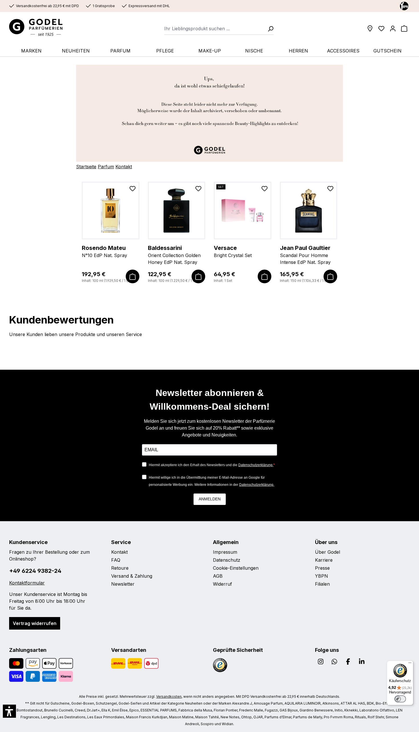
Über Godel (327, 552)
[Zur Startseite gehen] (41, 27)
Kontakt (123, 166)
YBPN (321, 576)
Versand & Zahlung (131, 576)
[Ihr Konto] (392, 28)
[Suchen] (269, 28)
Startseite (86, 166)
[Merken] (132, 189)
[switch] (400, 698)
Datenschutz (226, 560)
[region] (209, 233)
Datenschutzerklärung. (255, 465)
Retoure (120, 568)
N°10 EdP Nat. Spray (104, 251)
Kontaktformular (27, 583)
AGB (218, 576)
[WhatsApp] (334, 661)
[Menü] (409, 664)
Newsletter (123, 584)
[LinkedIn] (361, 661)
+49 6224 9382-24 (35, 570)
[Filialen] (370, 28)
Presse (322, 568)
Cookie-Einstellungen (236, 568)
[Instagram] (320, 661)
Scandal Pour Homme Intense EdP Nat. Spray (305, 254)
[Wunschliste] (381, 28)
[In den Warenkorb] (132, 276)
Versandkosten (169, 696)
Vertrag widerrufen (34, 623)
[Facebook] (348, 661)
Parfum (106, 166)
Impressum (225, 552)
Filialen (322, 584)
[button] (9, 711)
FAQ (115, 560)
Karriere (324, 560)
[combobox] (214, 28)
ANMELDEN (210, 499)
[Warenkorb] (404, 28)
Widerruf (222, 584)
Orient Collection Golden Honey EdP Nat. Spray (174, 254)
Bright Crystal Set (233, 251)
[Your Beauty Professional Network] (404, 5)
